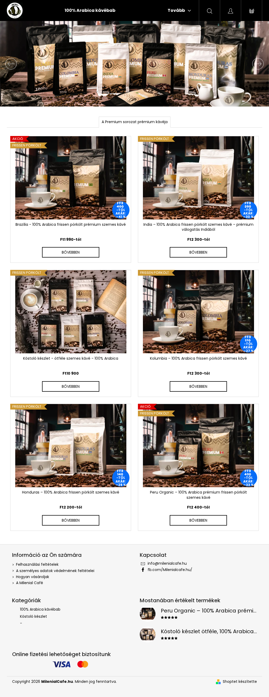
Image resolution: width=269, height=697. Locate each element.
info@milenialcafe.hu (167, 563)
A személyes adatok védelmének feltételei (55, 570)
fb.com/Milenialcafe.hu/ (170, 569)
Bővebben (71, 252)
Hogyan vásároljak (32, 576)
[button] (20, 64)
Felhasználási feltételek (37, 564)
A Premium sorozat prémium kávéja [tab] (135, 121)
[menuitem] (90, 10)
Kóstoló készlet (33, 616)
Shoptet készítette (240, 681)
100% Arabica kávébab (40, 609)
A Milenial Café (29, 582)
